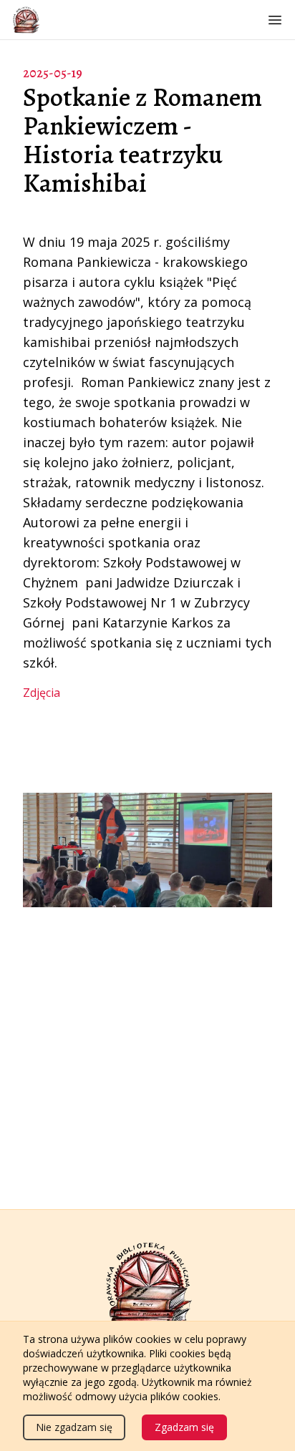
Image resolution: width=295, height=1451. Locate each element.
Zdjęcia (41, 692)
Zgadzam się (184, 1427)
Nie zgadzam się (74, 1427)
